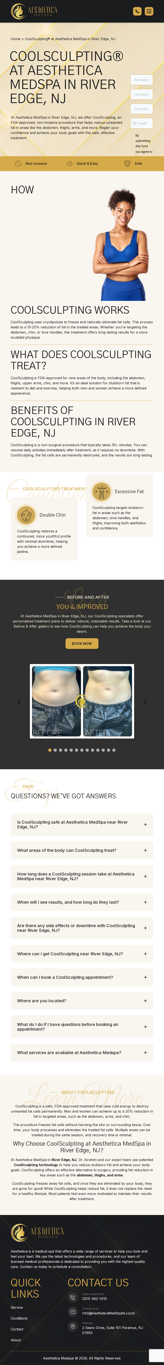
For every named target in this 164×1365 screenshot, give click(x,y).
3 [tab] (60, 750)
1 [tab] (49, 750)
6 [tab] (76, 750)
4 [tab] (65, 750)
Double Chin (53, 515)
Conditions (19, 1318)
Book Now (82, 643)
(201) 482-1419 (94, 1299)
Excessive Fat (129, 491)
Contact (17, 1329)
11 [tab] (103, 750)
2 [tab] (55, 750)
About (16, 1340)
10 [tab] (98, 750)
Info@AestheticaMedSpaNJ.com (108, 1313)
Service (17, 1307)
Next (144, 702)
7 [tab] (81, 750)
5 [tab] (71, 750)
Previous (20, 702)
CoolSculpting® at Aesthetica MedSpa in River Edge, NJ (70, 39)
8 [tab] (87, 750)
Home (15, 39)
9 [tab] (92, 750)
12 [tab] (108, 750)
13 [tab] (114, 750)
